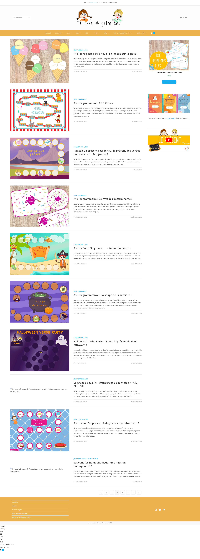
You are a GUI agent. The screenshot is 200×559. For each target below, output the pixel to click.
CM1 (1, 539)
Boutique (3, 529)
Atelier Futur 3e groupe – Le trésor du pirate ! (102, 248)
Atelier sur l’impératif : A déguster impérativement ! (106, 423)
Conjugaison (78, 147)
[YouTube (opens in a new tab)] (186, 18)
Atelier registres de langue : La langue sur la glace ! (106, 53)
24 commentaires (81, 217)
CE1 (1, 534)
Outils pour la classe (7, 544)
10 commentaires (81, 121)
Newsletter (15, 502)
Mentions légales (17, 510)
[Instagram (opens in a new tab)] (184, 18)
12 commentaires (81, 170)
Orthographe (83, 379)
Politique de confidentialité (20, 513)
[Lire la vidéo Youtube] (169, 140)
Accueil (2, 526)
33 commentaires (81, 72)
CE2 (1, 537)
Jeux (75, 50)
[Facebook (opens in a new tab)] (181, 18)
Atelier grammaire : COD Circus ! (94, 103)
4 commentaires (81, 363)
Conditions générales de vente (21, 517)
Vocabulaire (82, 50)
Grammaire (82, 99)
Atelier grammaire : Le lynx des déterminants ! (103, 198)
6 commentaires (81, 263)
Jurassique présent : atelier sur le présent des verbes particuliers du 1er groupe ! (107, 152)
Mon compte (4, 547)
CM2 (1, 542)
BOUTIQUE (93, 3)
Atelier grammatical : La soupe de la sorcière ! (102, 295)
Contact (14, 506)
